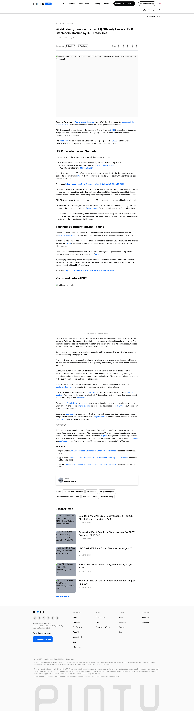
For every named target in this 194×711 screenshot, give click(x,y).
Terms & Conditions (39, 676)
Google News (72, 403)
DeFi (79, 176)
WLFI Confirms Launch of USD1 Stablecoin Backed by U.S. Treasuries (99, 458)
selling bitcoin (65, 441)
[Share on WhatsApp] (136, 46)
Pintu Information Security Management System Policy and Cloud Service (74, 676)
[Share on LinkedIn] (127, 46)
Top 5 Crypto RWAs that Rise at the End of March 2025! (89, 270)
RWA (97, 254)
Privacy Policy (50, 676)
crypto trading (84, 406)
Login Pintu (60, 419)
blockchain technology (65, 387)
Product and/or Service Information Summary (108, 676)
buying (135, 438)
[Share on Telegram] (132, 46)
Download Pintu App (43, 639)
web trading (70, 414)
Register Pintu (99, 417)
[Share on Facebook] (123, 46)
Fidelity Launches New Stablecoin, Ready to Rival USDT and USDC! (94, 184)
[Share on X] (118, 46)
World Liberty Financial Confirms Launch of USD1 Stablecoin (91, 464)
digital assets (92, 208)
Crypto (104, 436)
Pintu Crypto (119, 406)
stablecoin (64, 141)
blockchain (81, 398)
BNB (69, 243)
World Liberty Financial (85, 122)
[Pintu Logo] (42, 3)
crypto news (91, 392)
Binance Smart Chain (67, 235)
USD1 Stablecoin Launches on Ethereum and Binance (93, 451)
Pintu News (60, 23)
